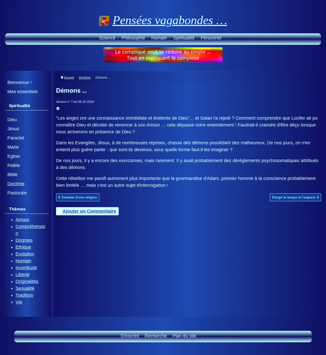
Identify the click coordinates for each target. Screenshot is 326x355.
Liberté (23, 274)
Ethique (23, 247)
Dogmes (24, 240)
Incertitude (26, 267)
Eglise (13, 156)
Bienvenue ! (19, 82)
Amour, (23, 219)
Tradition (24, 295)
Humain (23, 260)
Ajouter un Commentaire (89, 211)
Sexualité (25, 288)
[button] (108, 38)
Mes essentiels (22, 91)
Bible (12, 174)
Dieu (12, 119)
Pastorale (17, 192)
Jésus (13, 128)
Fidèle (13, 165)
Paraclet (15, 137)
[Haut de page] (316, 345)
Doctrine (15, 183)
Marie (13, 147)
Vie (19, 302)
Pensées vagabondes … (170, 20)
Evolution (25, 254)
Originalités (27, 281)
